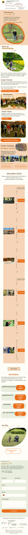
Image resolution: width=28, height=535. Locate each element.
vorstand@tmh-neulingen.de (14, 524)
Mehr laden (14, 369)
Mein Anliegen (6, 499)
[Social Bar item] (2, 523)
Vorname (4, 478)
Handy (4, 492)
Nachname (18, 478)
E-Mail (4, 485)
